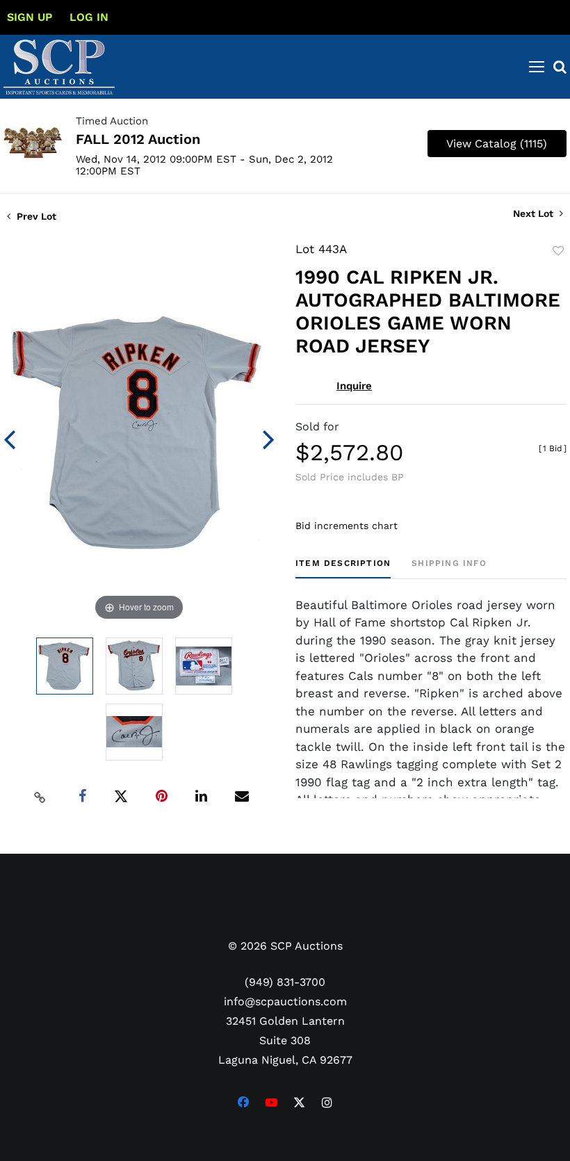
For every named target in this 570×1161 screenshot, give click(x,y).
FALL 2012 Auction (138, 139)
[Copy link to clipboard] (40, 796)
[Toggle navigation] (536, 66)
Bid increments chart (346, 525)
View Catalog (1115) (496, 143)
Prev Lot (35, 216)
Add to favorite (558, 251)
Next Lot (534, 213)
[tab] (343, 568)
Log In (89, 17)
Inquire (354, 386)
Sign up (29, 17)
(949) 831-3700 (285, 982)
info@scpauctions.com (285, 1001)
